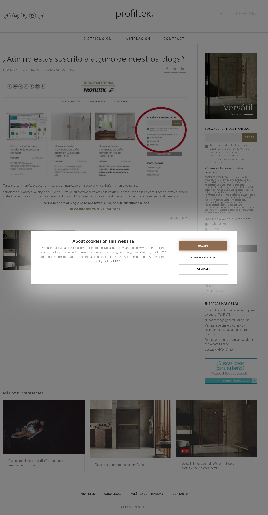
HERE (163, 252)
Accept (203, 245)
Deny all (203, 269)
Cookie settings (203, 257)
